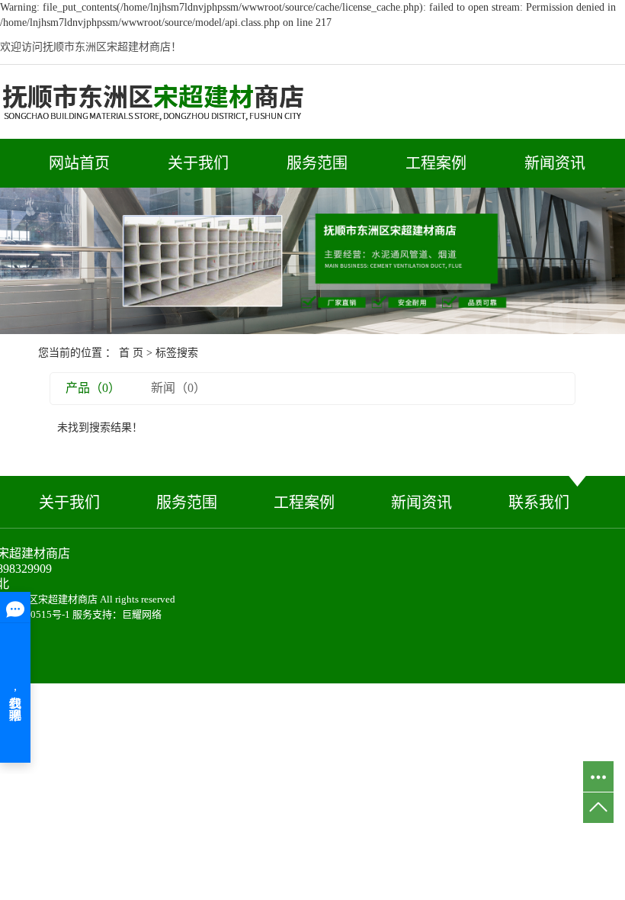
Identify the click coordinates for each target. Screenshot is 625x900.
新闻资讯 (554, 163)
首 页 (131, 352)
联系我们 (538, 502)
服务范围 (317, 163)
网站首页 (79, 163)
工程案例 (435, 163)
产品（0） (93, 387)
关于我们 (198, 163)
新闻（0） (178, 387)
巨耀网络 (142, 614)
